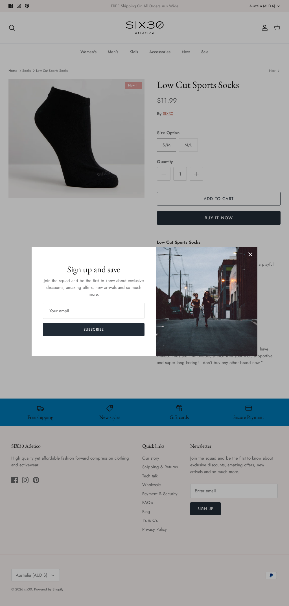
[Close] (250, 254)
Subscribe (94, 329)
